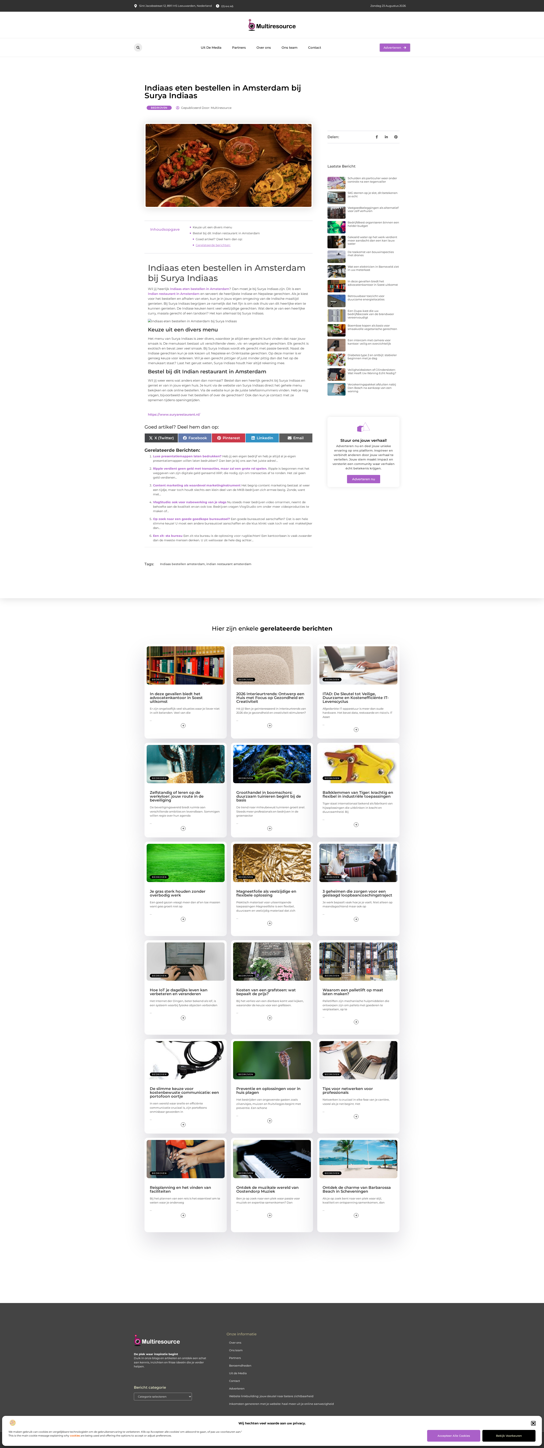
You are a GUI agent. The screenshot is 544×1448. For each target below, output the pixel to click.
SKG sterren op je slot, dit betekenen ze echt (373, 194)
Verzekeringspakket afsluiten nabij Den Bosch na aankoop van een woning (372, 388)
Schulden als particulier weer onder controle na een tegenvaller (372, 179)
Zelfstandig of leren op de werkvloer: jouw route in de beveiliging (177, 796)
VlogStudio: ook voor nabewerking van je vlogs (189, 502)
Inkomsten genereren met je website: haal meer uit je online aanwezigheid (281, 1403)
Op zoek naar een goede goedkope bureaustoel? (191, 519)
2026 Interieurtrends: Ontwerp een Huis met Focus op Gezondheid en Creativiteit (270, 698)
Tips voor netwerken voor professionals (348, 1090)
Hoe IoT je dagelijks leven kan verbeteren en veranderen (178, 992)
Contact (314, 47)
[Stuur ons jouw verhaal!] (363, 427)
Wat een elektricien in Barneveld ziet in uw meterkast (373, 268)
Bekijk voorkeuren (509, 1435)
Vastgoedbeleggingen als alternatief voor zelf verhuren (373, 209)
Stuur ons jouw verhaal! (363, 440)
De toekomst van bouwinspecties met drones (371, 253)
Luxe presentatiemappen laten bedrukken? (187, 456)
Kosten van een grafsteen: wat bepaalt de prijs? (266, 992)
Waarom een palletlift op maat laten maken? (353, 992)
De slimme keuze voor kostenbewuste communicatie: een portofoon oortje (184, 1092)
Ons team (290, 47)
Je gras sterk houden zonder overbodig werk (177, 893)
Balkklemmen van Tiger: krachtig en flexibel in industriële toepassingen (358, 794)
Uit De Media (211, 47)
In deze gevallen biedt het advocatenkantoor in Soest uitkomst (373, 283)
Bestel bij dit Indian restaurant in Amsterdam (226, 233)
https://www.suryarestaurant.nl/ (174, 414)
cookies (75, 1435)
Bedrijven (159, 107)
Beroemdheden (240, 1365)
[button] (533, 1423)
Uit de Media (238, 1373)
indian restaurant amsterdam (228, 564)
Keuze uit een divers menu (212, 227)
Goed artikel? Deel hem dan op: (219, 239)
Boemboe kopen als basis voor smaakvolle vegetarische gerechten (372, 327)
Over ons (263, 47)
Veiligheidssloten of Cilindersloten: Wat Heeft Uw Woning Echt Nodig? (372, 371)
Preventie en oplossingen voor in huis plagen (268, 1090)
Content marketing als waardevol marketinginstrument (197, 485)
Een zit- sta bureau (168, 536)
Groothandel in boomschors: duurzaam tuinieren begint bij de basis (268, 796)
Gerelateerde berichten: (213, 245)
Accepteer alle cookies (454, 1435)
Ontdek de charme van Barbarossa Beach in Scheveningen (357, 1189)
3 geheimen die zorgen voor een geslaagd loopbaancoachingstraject (357, 893)
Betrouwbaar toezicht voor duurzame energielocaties (366, 297)
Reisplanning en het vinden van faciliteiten (180, 1189)
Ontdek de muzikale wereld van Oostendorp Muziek (267, 1189)
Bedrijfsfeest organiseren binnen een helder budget (373, 224)
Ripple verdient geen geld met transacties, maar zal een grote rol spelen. (210, 468)
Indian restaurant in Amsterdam (174, 294)
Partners (239, 47)
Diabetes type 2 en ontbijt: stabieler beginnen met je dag (372, 356)
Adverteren (237, 1388)
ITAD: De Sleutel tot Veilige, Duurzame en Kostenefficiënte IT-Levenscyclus (356, 698)
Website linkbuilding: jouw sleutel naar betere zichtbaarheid (271, 1396)
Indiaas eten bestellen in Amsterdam (199, 289)
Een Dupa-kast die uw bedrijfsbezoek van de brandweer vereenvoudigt (371, 314)
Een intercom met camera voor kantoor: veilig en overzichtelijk (369, 341)
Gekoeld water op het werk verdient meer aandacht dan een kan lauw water (372, 240)
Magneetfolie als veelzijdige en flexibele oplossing (266, 893)
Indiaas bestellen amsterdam (182, 564)
